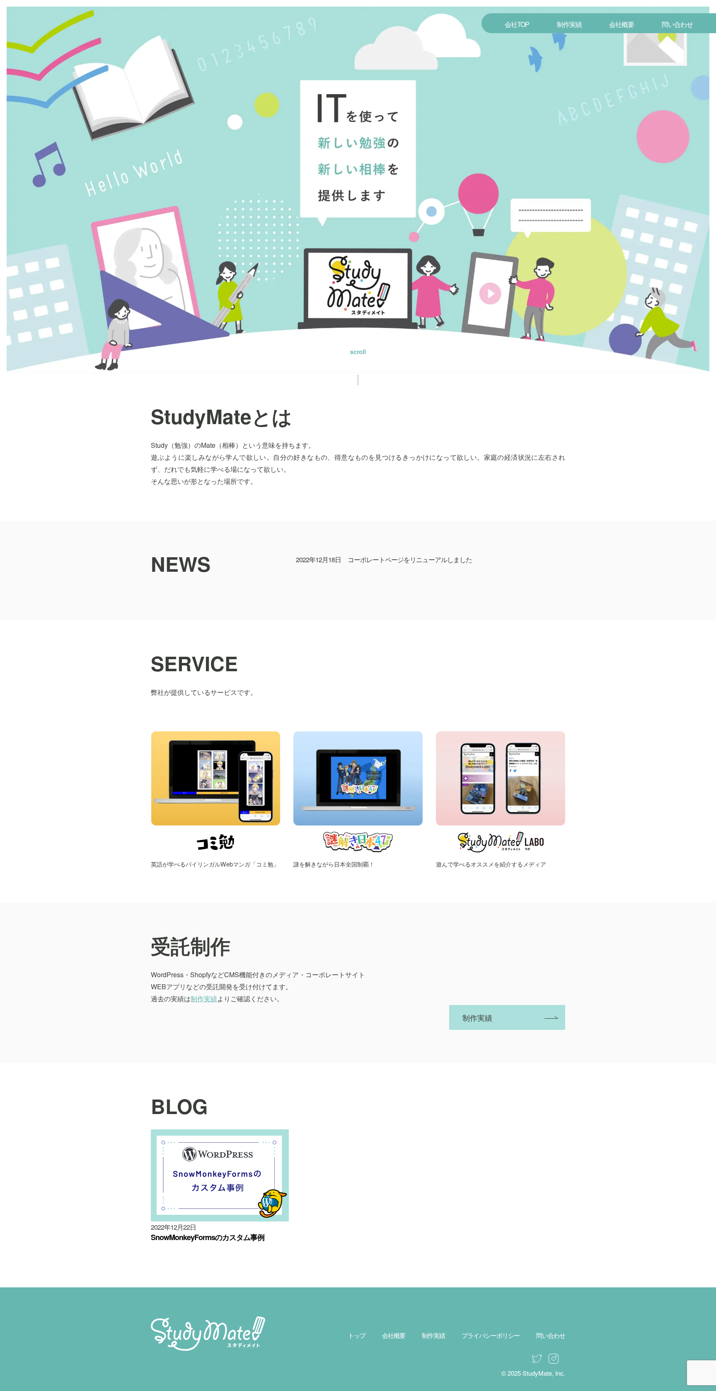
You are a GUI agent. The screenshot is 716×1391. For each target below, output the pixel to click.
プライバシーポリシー (491, 1335)
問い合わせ (677, 24)
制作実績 (569, 24)
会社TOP (517, 24)
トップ (356, 1335)
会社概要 (621, 24)
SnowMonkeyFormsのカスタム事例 (207, 1237)
